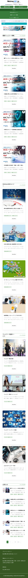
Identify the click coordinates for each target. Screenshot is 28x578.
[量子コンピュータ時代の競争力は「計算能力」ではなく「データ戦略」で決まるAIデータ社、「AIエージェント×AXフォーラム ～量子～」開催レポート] (14, 54)
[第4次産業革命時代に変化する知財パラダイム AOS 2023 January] (14, 205)
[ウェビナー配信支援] (14, 355)
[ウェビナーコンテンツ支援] (14, 426)
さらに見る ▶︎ (22, 35)
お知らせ (9, 65)
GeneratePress (21, 575)
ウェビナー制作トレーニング (10, 394)
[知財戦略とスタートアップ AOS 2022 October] (14, 312)
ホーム (14, 9)
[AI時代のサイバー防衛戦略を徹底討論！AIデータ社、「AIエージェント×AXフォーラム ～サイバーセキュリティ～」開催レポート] (14, 126)
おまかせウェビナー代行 (9, 465)
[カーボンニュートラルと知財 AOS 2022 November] (14, 276)
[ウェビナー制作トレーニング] (14, 391)
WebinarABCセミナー (14, 12)
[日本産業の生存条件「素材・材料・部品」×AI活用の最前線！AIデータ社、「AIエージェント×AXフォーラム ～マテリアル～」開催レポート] (14, 161)
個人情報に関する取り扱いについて (10, 553)
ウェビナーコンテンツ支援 (10, 430)
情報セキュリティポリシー (8, 558)
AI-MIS (5, 65)
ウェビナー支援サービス (8, 401)
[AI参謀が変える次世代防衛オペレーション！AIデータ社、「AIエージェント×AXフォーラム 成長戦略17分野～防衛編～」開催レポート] (14, 90)
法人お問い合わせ (6, 569)
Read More (14, 68)
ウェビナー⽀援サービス (14, 17)
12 (15, 541)
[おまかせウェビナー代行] (14, 462)
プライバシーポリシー (7, 551)
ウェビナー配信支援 (8, 358)
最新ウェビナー (14, 65)
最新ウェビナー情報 (14, 14)
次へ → (19, 541)
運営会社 (4, 567)
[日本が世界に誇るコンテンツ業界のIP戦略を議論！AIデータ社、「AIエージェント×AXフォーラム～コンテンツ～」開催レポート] (6, 533)
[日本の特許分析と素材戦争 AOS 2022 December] (14, 240)
